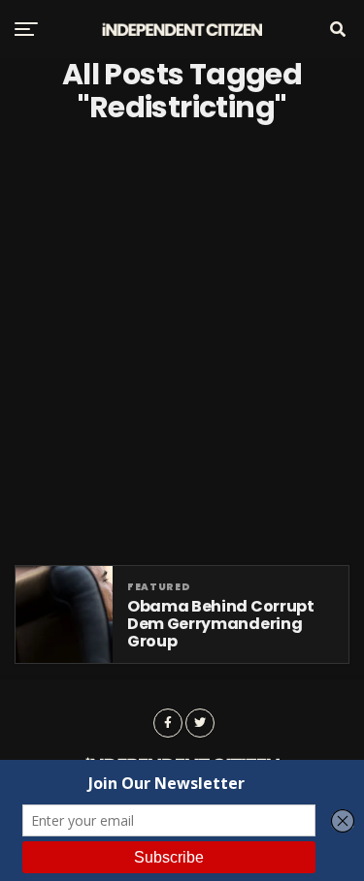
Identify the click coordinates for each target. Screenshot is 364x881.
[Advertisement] (182, 344)
